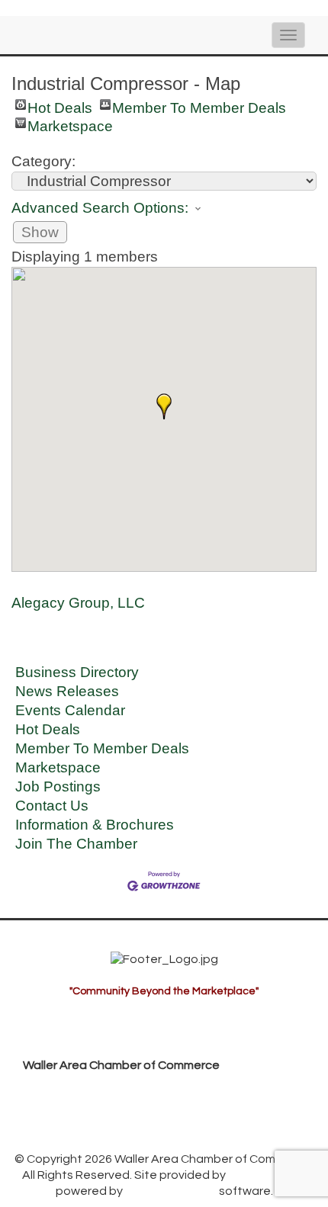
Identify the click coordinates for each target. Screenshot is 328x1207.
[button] (164, 406)
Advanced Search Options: (99, 208)
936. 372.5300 (74, 1112)
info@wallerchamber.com (106, 1136)
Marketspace (70, 123)
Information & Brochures (94, 825)
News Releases (67, 691)
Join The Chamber (76, 844)
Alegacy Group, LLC (78, 603)
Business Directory (77, 672)
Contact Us (51, 806)
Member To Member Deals (199, 105)
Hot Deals (59, 105)
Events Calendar (70, 710)
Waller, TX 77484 (116, 1089)
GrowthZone (264, 1175)
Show (40, 232)
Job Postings (58, 786)
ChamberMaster (171, 1191)
